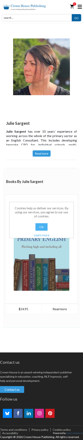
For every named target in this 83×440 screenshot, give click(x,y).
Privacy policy (39, 429)
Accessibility (10, 433)
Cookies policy (62, 429)
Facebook (18, 413)
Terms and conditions (13, 429)
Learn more (41, 235)
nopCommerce (74, 433)
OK (41, 227)
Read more (41, 153)
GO (76, 18)
